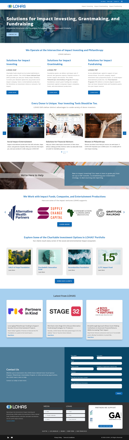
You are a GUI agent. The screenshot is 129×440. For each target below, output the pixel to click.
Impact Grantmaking (101, 6)
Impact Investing (87, 6)
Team (70, 411)
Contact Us (116, 1)
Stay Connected (72, 419)
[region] (105, 416)
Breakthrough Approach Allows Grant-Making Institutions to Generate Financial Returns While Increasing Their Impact (103, 328)
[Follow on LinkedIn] (8, 437)
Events (48, 419)
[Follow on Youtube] (11, 437)
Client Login (109, 1)
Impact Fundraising (115, 6)
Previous (5, 133)
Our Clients (103, 1)
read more (11, 335)
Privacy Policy (58, 437)
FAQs (70, 415)
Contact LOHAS (10, 420)
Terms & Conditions (69, 437)
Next (123, 133)
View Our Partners (105, 426)
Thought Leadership (51, 415)
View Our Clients (64, 281)
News (48, 411)
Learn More (12, 92)
